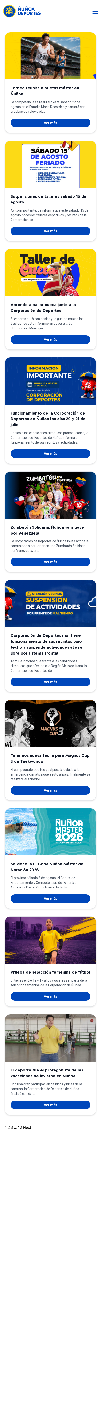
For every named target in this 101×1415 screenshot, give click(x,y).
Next (27, 1127)
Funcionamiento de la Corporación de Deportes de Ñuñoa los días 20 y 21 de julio (48, 419)
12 (20, 1127)
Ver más (50, 122)
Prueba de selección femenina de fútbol (50, 972)
